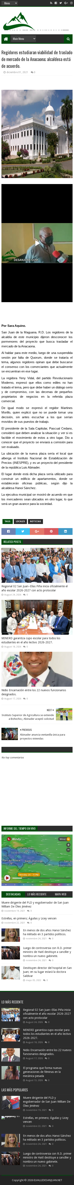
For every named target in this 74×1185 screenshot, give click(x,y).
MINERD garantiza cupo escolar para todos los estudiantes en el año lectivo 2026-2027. (30, 640)
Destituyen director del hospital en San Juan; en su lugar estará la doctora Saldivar (47, 972)
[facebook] (56, 3)
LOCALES (20, 521)
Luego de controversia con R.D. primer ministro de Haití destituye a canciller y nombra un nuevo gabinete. (47, 952)
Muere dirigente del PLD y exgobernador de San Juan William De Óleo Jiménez (46, 1101)
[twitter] (61, 3)
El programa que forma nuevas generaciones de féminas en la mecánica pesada (42, 1072)
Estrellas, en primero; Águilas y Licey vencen (29, 918)
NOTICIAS (35, 521)
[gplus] (66, 3)
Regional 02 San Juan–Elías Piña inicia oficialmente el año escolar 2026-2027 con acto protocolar (34, 588)
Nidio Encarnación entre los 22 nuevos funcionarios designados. (33, 692)
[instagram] (71, 3)
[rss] (51, 3)
